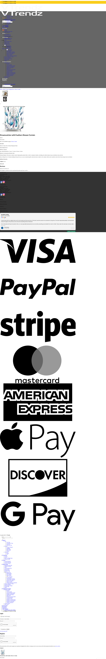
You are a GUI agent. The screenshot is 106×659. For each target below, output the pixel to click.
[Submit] (2, 23)
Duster (8, 26)
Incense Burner (7, 43)
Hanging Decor (8, 45)
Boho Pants (9, 22)
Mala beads (9, 68)
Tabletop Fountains (7, 39)
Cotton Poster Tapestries (11, 52)
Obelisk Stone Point (10, 67)
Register (1, 648)
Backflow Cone (7, 44)
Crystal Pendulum (10, 70)
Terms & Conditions (3, 208)
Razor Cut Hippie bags (8, 558)
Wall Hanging (9, 46)
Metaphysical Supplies (6, 61)
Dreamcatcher (9, 50)
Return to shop (4, 48)
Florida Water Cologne (8, 58)
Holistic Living (5, 37)
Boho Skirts (9, 23)
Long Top (8, 17)
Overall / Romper (10, 20)
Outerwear (6, 25)
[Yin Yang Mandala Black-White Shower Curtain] (5, 101)
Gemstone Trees (9, 71)
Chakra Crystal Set (10, 75)
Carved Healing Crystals (11, 65)
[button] (3, 17)
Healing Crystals (7, 62)
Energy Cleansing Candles (9, 56)
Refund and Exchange (3, 204)
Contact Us (4, 80)
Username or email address (5, 618)
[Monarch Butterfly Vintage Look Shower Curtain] (5, 95)
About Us (1, 199)
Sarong (8, 24)
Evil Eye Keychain (7, 35)
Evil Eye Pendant (7, 36)
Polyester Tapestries (10, 53)
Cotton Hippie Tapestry (11, 51)
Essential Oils (6, 59)
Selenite (8, 63)
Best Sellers (4, 79)
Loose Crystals (9, 64)
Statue (5, 40)
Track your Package (3, 201)
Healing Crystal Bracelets (11, 72)
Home (1, 89)
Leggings (8, 21)
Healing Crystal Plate (10, 74)
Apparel (3, 13)
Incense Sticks (6, 42)
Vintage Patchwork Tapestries (12, 55)
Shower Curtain (9, 54)
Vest (7, 27)
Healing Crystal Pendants (11, 73)
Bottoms (5, 19)
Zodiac (5, 60)
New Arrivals (4, 78)
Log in (8, 629)
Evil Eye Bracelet (7, 561)
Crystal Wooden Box (8, 41)
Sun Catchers (9, 47)
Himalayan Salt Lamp (8, 38)
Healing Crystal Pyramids (11, 69)
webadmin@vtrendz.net (7, 180)
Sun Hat (5, 29)
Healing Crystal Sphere (11, 66)
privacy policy (57, 646)
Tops (5, 14)
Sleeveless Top (9, 18)
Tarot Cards (6, 77)
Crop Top (8, 15)
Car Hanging (10, 49)
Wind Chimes (9, 48)
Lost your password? (3, 631)
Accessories (4, 28)
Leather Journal (7, 76)
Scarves (5, 30)
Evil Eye (3, 33)
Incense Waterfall (7, 57)
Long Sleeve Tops (10, 16)
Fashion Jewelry (7, 559)
